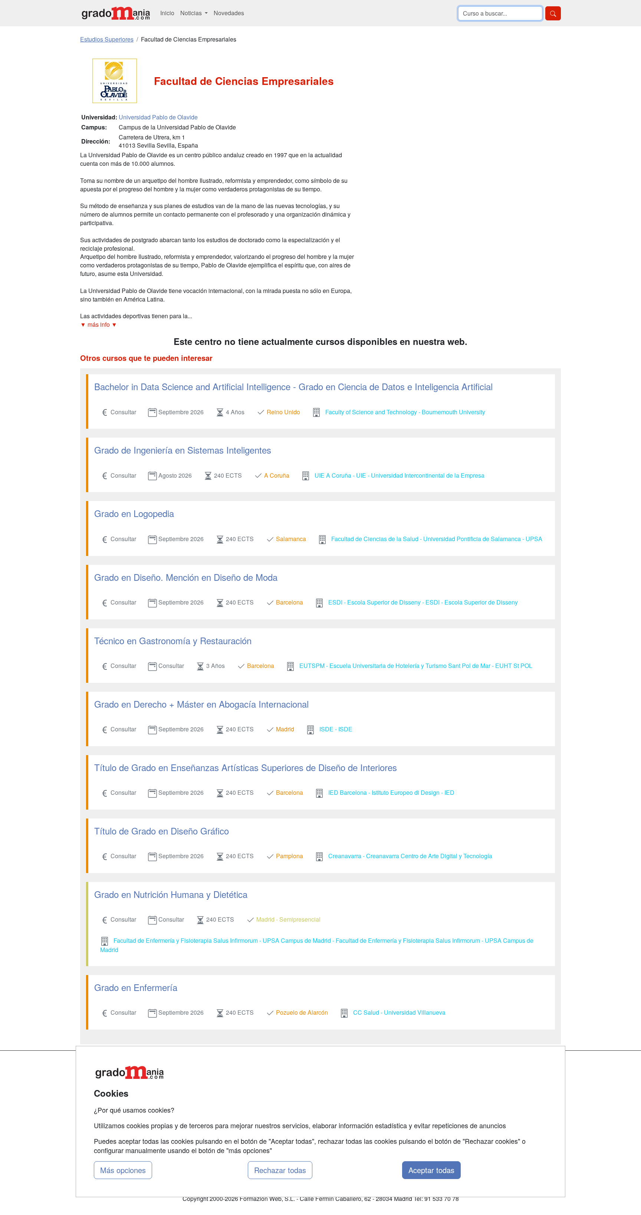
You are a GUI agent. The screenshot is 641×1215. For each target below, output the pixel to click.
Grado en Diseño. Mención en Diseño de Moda (185, 576)
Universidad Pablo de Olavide (158, 117)
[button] (218, 324)
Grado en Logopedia (134, 513)
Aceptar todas (431, 1170)
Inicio (167, 13)
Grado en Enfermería (135, 987)
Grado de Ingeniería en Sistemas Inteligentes (182, 449)
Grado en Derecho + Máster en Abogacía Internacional (201, 703)
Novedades (229, 13)
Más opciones (123, 1170)
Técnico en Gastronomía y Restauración (173, 640)
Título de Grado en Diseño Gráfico (161, 830)
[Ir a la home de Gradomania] (115, 13)
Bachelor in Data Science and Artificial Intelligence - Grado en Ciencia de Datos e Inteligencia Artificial (293, 386)
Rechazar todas (280, 1170)
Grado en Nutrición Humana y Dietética (170, 894)
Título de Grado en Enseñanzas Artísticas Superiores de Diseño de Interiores (245, 767)
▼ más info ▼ (98, 324)
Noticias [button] (191, 13)
